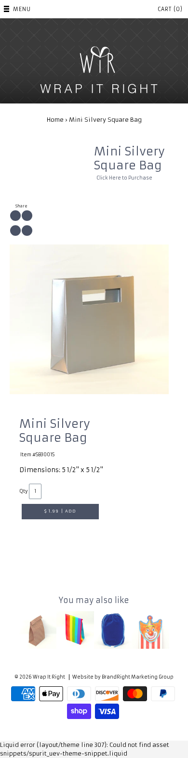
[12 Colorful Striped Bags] (75, 630)
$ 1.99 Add (60, 511)
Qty (23, 491)
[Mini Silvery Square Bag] (89, 319)
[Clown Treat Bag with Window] (150, 630)
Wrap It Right (49, 677)
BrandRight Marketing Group (138, 677)
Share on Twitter (27, 215)
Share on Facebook (15, 215)
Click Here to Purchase (124, 178)
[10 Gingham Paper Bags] (37, 630)
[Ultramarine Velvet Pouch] (113, 630)
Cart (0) (170, 9)
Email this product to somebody (27, 230)
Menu (22, 9)
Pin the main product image (15, 230)
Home (55, 119)
